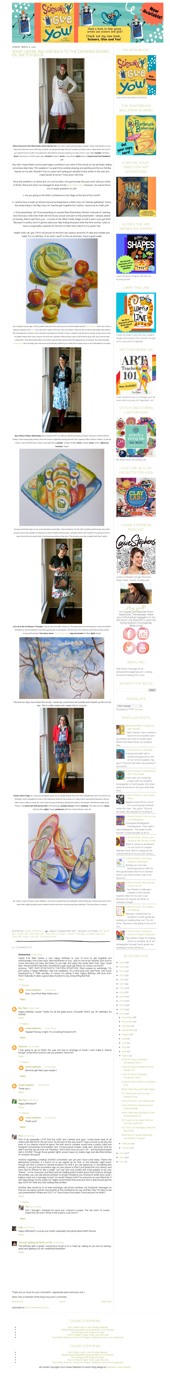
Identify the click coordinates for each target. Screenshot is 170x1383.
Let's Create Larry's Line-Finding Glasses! (87, 1327)
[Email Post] (46, 931)
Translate (138, 709)
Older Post (106, 1301)
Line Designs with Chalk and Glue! (87, 1332)
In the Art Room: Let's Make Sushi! (138, 1101)
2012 (122, 1157)
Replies (25, 985)
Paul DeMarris (90, 326)
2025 (122, 967)
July (124, 1038)
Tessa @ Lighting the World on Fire (35, 1242)
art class (18, 934)
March (125, 1055)
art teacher (32, 934)
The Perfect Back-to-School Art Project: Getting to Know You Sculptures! (88, 1337)
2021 (122, 984)
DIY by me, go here (61, 633)
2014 (122, 1013)
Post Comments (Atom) (37, 1307)
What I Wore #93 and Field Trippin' (138, 1089)
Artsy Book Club (75, 185)
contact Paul (18, 343)
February (126, 1143)
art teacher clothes (53, 934)
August (125, 1034)
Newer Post (17, 1301)
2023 (122, 975)
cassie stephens (76, 934)
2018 (122, 996)
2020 (122, 988)
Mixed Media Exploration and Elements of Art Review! (87, 1330)
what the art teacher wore (40, 937)
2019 (122, 992)
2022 (122, 979)
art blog (104, 931)
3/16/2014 (58, 1242)
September (127, 1030)
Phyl (20, 1136)
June (124, 1043)
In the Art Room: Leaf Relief (139, 750)
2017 (122, 1001)
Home (62, 1301)
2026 (122, 962)
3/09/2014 (36, 954)
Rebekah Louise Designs (119, 1367)
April (124, 1051)
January (126, 1148)
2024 (122, 971)
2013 (122, 1153)
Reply (21, 979)
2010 (122, 1161)
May (124, 1047)
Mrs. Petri (22, 1008)
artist (33, 330)
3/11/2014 (29, 1227)
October (126, 1026)
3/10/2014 (50, 990)
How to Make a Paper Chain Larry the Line (87, 1335)
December (127, 1017)
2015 (122, 1009)
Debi (20, 1227)
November (127, 1021)
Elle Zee (22, 1100)
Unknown (22, 1046)
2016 (122, 1005)
